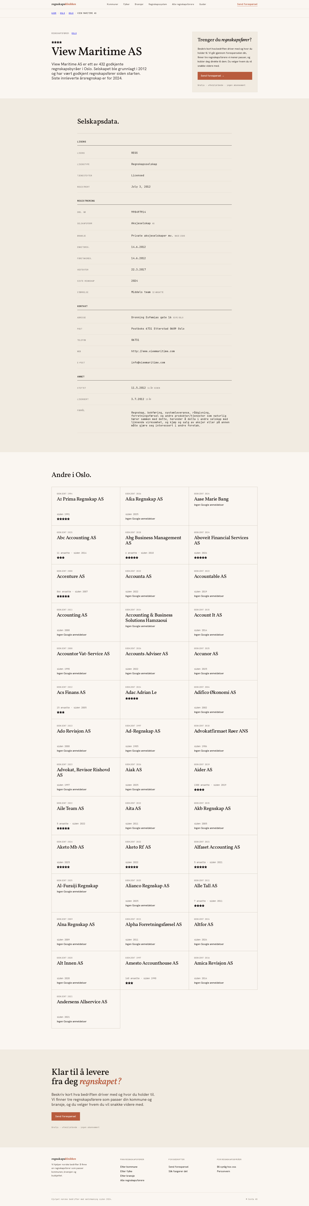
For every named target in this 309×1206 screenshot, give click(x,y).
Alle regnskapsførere (183, 4)
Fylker (126, 4)
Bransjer (139, 4)
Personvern (223, 1171)
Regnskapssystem (158, 4)
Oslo (62, 13)
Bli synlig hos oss (226, 1166)
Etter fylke (126, 1171)
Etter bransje (127, 1175)
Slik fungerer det (178, 1171)
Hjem (54, 13)
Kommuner (112, 4)
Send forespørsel (247, 4)
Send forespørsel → (212, 75)
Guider (202, 4)
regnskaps (64, 4)
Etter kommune (128, 1166)
